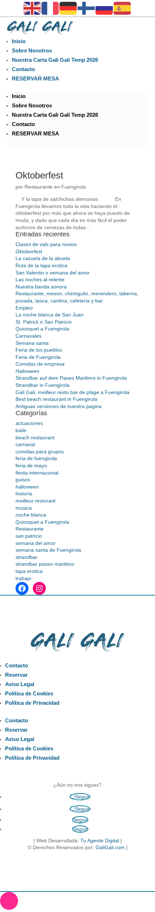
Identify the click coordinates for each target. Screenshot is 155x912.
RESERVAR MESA (35, 78)
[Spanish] (123, 8)
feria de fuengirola (36, 458)
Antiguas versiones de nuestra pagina (58, 406)
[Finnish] (87, 8)
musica (23, 508)
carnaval (25, 444)
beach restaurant (34, 437)
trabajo (23, 578)
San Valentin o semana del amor (52, 273)
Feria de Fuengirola (38, 357)
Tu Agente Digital (99, 840)
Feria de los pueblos (38, 350)
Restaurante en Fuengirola (55, 187)
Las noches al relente (40, 279)
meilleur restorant (35, 501)
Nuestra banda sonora (41, 287)
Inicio (19, 41)
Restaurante (29, 529)
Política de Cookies (29, 693)
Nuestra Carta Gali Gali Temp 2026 (55, 60)
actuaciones (29, 423)
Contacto (23, 69)
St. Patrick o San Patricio (43, 322)
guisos (22, 479)
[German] (68, 8)
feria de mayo (31, 465)
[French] (50, 8)
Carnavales (28, 336)
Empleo (24, 308)
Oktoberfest (39, 175)
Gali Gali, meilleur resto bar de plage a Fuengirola (72, 392)
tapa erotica (29, 571)
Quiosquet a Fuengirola (42, 329)
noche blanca (30, 515)
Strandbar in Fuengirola (42, 385)
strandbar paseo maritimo (44, 564)
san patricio (28, 536)
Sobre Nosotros (32, 50)
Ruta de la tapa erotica (41, 265)
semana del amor (35, 543)
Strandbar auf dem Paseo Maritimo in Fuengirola (71, 378)
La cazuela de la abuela (42, 258)
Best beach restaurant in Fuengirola (56, 399)
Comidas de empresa (40, 364)
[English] (32, 8)
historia (23, 493)
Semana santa (32, 343)
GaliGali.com (110, 847)
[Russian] (105, 8)
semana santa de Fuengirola (48, 550)
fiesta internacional (36, 473)
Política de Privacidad (32, 703)
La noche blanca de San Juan (49, 315)
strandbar (26, 557)
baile (20, 430)
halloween (27, 487)
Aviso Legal (19, 684)
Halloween (27, 371)
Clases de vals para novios (46, 244)
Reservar (16, 675)
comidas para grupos (39, 451)
